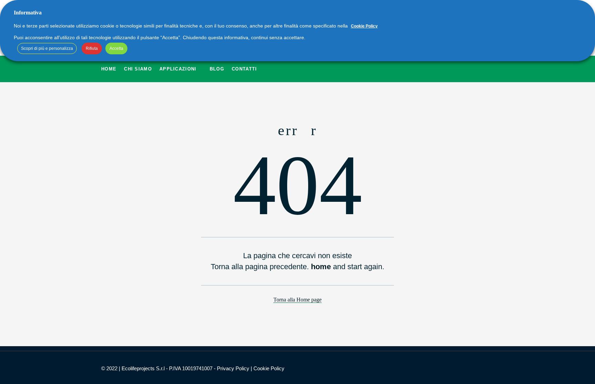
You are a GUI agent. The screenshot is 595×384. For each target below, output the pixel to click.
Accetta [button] (116, 48)
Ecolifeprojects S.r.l (143, 368)
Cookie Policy (268, 368)
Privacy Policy (233, 368)
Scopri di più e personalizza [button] (47, 48)
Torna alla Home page (297, 300)
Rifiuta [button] (92, 48)
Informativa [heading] (28, 12)
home (321, 266)
